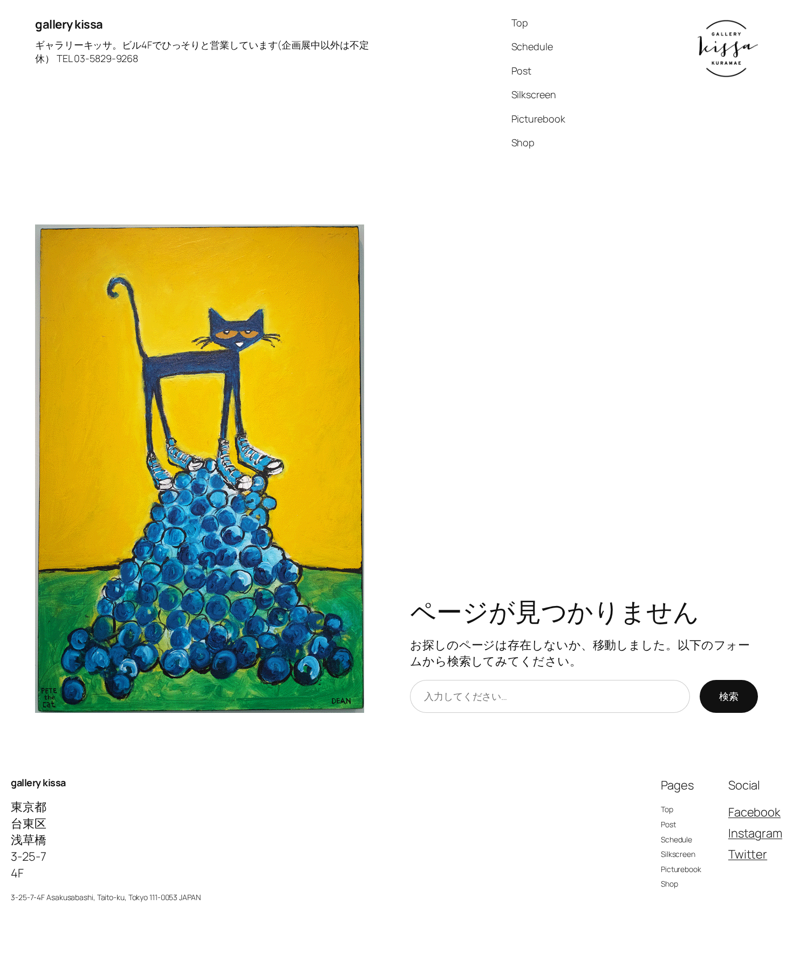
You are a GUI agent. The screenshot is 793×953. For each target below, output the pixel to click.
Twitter (747, 854)
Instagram (755, 833)
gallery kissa (69, 24)
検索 (729, 696)
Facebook (754, 812)
